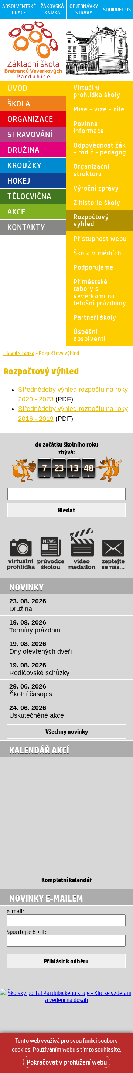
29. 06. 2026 (30, 690)
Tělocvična (29, 196)
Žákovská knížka (52, 9)
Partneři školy (95, 317)
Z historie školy (97, 202)
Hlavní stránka (18, 353)
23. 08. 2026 (27, 604)
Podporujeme (93, 267)
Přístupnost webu (100, 238)
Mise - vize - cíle (99, 109)
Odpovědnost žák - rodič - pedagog (100, 148)
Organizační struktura (91, 169)
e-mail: (15, 910)
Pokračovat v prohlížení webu (67, 1062)
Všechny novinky (66, 731)
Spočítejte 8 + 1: (26, 931)
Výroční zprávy (96, 188)
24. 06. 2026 (36, 711)
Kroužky (24, 165)
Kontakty (26, 227)
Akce (16, 211)
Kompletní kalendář (66, 880)
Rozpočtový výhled (91, 220)
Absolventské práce (19, 9)
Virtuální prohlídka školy (97, 91)
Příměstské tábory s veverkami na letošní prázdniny (100, 292)
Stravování (29, 134)
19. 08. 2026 (34, 626)
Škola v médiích (97, 253)
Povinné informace (89, 127)
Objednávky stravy (83, 9)
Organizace (30, 118)
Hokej (18, 180)
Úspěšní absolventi (90, 334)
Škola (18, 103)
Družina (23, 149)
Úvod (17, 88)
